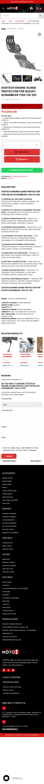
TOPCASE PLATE (7, 569)
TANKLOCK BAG (7, 549)
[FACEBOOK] (4, 670)
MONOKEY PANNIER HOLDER (12, 624)
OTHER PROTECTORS (9, 491)
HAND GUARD (7, 484)
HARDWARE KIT (7, 633)
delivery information (11, 693)
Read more (24, 365)
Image (3, 29)
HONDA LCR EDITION (9, 614)
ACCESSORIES (19, 21)
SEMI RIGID (6, 601)
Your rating (6, 399)
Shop (10, 21)
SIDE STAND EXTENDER (10, 500)
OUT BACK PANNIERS (9, 523)
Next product (36, 461)
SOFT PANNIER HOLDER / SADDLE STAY (15, 627)
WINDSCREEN (7, 481)
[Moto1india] (12, 8)
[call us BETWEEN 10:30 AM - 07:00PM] (4, 722)
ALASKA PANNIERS (8, 520)
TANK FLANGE (7, 546)
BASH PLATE (24, 176)
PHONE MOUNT (7, 494)
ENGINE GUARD (7, 478)
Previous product (9, 461)
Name (4, 427)
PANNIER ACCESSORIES (10, 532)
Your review (7, 410)
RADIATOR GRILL (7, 497)
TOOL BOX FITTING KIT (9, 637)
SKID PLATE (6, 503)
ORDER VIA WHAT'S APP (22, 170)
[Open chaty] (6, 778)
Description (11, 29)
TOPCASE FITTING (8, 572)
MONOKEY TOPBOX (8, 562)
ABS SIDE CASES (7, 529)
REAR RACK (6, 559)
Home (3, 21)
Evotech (10, 178)
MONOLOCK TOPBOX (9, 565)
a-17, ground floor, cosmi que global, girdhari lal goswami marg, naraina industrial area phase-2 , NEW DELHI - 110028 (21, 714)
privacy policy (8, 690)
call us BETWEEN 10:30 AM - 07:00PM (15, 726)
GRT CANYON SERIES (9, 526)
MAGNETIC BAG (7, 543)
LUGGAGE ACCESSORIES (10, 598)
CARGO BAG (6, 591)
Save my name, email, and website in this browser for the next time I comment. (20, 449)
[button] (39, 34)
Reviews (21, 29)
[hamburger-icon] (3, 8)
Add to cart (22, 152)
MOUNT (4, 487)
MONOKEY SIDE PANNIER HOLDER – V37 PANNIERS (19, 630)
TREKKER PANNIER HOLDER (11, 640)
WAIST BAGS (6, 607)
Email (4, 437)
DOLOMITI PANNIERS (9, 517)
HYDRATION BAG (7, 610)
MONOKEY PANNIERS (9, 513)
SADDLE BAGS (7, 582)
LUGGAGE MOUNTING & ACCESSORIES (15, 588)
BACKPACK (6, 595)
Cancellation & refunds (12, 687)
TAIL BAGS (5, 585)
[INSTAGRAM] (8, 670)
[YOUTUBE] (13, 670)
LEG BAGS (5, 604)
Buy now (22, 159)
